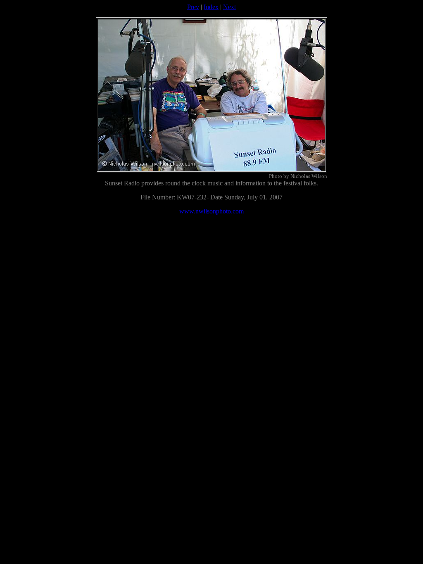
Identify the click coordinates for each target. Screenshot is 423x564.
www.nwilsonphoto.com (211, 211)
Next (229, 6)
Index (211, 6)
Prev (193, 6)
